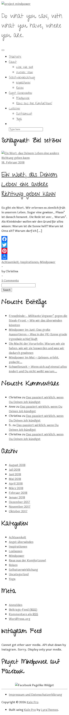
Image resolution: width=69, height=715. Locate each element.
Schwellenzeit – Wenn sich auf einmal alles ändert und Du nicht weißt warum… (38, 369)
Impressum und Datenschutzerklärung (35, 694)
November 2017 (19, 506)
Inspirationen (23, 83)
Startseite (15, 57)
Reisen (20, 88)
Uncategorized (19, 574)
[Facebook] (34, 239)
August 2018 (17, 465)
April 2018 (16, 483)
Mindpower (22, 98)
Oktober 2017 (18, 511)
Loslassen (14, 108)
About (13, 62)
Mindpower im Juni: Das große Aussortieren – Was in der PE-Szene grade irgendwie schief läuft (38, 334)
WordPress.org (19, 618)
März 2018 (16, 488)
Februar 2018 (18, 492)
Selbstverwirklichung (22, 77)
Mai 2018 (15, 479)
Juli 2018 (14, 469)
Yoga (19, 119)
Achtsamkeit (24, 114)
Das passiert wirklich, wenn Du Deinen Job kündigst (36, 399)
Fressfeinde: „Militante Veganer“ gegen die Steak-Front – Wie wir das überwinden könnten (38, 320)
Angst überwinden (20, 93)
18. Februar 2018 (12, 162)
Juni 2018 (15, 474)
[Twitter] (34, 245)
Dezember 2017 (19, 502)
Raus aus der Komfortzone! (34, 103)
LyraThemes (49, 709)
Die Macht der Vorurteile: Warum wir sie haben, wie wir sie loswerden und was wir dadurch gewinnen (37, 348)
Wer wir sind (24, 67)
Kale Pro (32, 702)
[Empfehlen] (34, 257)
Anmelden (15, 605)
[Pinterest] (34, 251)
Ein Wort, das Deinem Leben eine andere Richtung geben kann (29, 185)
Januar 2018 (17, 497)
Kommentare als (23, 614)
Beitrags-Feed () (23, 609)
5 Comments (10, 280)
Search (6, 290)
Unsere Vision (24, 72)
